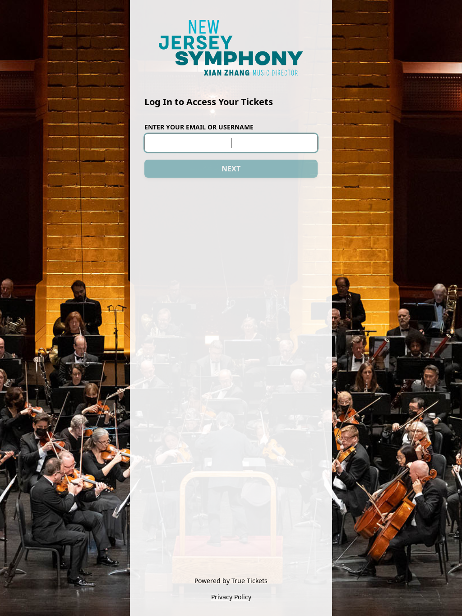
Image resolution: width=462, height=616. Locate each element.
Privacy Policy (231, 597)
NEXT (231, 169)
